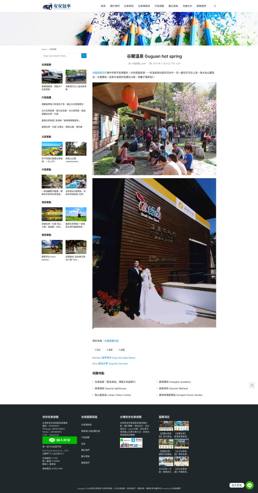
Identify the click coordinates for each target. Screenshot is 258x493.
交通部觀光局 (111, 341)
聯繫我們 (201, 5)
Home (44, 49)
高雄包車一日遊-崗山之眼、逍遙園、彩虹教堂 (52, 225)
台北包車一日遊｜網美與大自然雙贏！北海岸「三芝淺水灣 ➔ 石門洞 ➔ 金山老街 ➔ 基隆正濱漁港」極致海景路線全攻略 (165, 470)
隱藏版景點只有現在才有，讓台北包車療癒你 (62, 104)
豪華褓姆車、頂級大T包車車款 (52, 88)
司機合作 (187, 5)
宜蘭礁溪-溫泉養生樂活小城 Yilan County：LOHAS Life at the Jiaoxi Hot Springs (76, 258)
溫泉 (99, 72)
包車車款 (129, 5)
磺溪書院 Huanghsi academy (175, 381)
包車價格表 (144, 5)
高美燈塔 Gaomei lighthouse (110, 388)
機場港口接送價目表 (90, 431)
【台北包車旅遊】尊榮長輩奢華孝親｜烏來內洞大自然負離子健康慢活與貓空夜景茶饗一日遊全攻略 (180, 453)
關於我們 (115, 5)
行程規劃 (159, 5)
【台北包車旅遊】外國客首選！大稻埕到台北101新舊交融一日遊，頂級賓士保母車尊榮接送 (181, 470)
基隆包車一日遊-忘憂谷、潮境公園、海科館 (62, 126)
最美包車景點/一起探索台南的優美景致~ (75, 225)
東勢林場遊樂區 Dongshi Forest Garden (180, 395)
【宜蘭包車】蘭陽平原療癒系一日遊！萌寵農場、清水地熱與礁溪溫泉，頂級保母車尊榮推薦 (165, 453)
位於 (104, 72)
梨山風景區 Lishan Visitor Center (113, 395)
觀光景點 (173, 5)
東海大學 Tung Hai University (113, 363)
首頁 (103, 5)
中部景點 (136, 63)
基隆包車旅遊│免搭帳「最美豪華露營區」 (61, 120)
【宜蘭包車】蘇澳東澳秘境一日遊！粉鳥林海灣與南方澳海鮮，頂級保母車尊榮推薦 (180, 435)
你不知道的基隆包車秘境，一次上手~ (52, 160)
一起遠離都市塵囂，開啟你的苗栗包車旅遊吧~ (52, 193)
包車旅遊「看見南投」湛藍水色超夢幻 (115, 381)
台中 (144, 63)
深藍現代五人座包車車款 (76, 88)
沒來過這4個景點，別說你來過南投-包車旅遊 (76, 193)
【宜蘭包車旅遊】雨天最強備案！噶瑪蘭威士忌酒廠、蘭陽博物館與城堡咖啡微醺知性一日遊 (165, 435)
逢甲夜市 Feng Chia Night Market (118, 357)
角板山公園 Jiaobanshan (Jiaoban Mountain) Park (75, 160)
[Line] (250, 485)
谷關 (94, 72)
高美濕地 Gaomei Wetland (173, 388)
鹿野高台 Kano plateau (49, 258)
